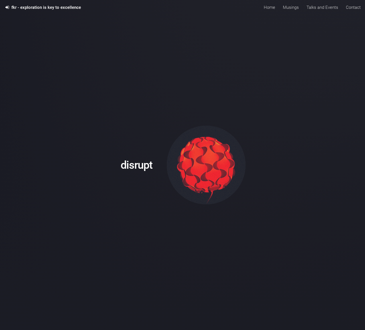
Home (269, 7)
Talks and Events (322, 7)
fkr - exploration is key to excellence (45, 7)
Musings (291, 7)
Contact (353, 7)
